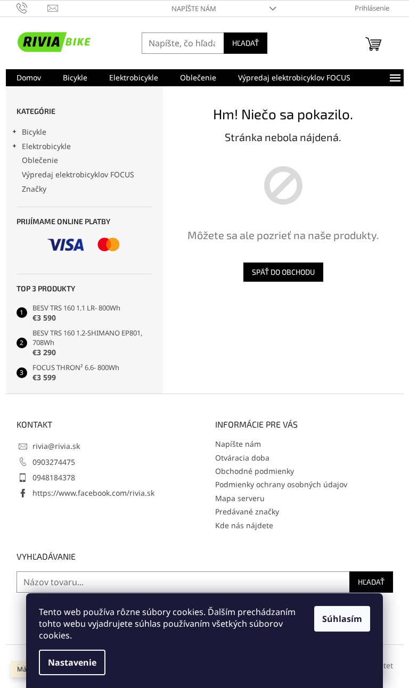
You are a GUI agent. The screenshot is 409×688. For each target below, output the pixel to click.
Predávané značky (247, 511)
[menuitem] (29, 77)
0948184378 (53, 477)
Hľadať (245, 42)
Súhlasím (342, 619)
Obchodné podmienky (254, 471)
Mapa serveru (240, 498)
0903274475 (53, 462)
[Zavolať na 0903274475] (32, 7)
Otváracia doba (242, 458)
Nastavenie (72, 662)
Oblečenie (40, 160)
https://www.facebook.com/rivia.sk (93, 493)
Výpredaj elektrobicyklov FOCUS (78, 174)
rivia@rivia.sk (56, 446)
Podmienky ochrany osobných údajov (281, 484)
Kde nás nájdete (244, 525)
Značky (34, 189)
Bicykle (34, 132)
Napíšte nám (193, 8)
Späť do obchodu (283, 271)
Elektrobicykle (46, 146)
